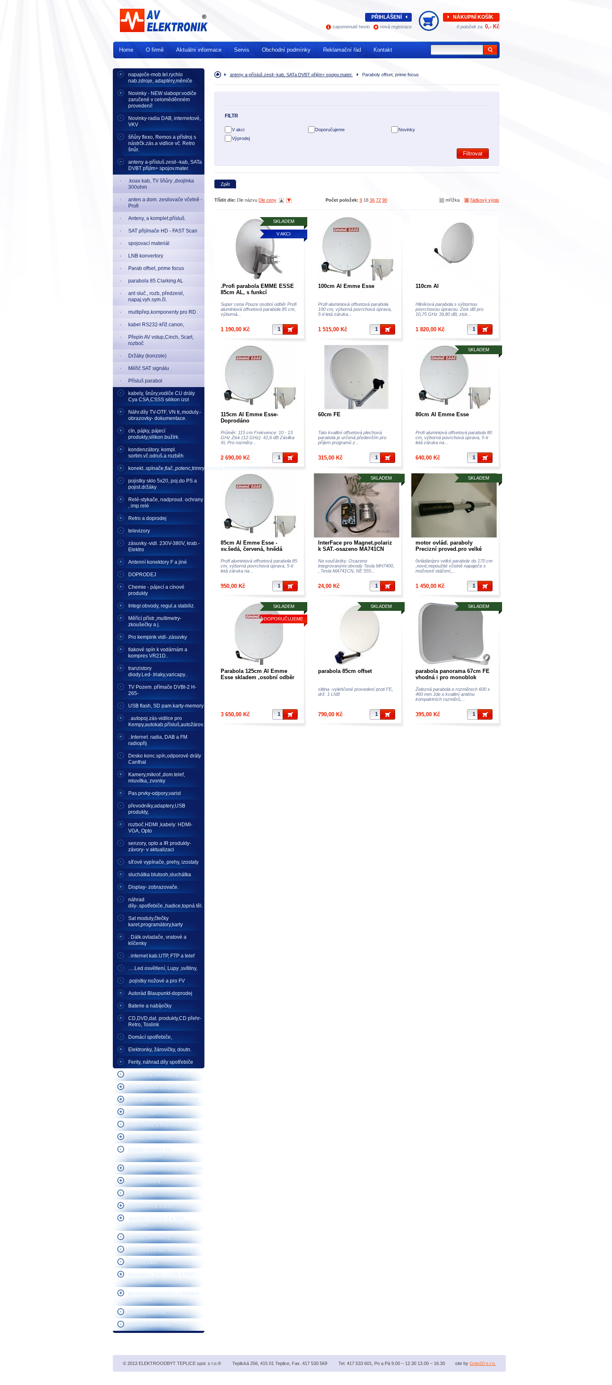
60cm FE (329, 414)
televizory (139, 531)
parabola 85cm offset (345, 671)
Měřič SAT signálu (148, 368)
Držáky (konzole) (147, 356)
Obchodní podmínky (286, 50)
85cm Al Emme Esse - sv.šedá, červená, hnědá (251, 546)
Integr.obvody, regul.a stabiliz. (161, 606)
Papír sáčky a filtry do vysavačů (163, 1125)
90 (384, 200)
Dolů (288, 200)
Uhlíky (135, 1193)
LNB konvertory (145, 256)
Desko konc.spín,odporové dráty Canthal (164, 759)
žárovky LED (142, 1262)
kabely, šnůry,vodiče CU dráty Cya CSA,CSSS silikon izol (161, 396)
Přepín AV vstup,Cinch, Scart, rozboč (161, 340)
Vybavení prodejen (149, 1325)
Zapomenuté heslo (351, 26)
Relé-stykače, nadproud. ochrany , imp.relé (165, 503)
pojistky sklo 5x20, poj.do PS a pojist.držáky (162, 484)
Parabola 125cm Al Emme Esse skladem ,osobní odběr (257, 674)
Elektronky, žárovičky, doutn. (160, 1049)
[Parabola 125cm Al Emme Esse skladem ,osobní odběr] (259, 634)
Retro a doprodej (147, 518)
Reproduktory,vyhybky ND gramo (165, 1168)
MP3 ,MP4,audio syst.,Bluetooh (163, 1099)
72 (378, 200)
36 (372, 200)
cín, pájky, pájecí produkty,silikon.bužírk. (153, 434)
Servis (241, 50)
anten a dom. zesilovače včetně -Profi (165, 203)
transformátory (144, 1181)
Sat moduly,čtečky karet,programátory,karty (155, 921)
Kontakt (382, 50)
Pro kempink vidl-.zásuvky (157, 637)
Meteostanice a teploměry (157, 1087)
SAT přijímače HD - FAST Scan (162, 231)
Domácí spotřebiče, (150, 1037)
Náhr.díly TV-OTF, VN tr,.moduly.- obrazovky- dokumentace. (164, 415)
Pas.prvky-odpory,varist (154, 793)
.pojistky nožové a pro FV (156, 981)
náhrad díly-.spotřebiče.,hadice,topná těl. (165, 903)
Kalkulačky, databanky (153, 1075)
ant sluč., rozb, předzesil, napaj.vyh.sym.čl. (156, 296)
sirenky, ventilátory (149, 1237)
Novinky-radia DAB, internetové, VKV (164, 121)
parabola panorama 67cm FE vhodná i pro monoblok (452, 674)
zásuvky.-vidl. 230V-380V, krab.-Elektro (164, 546)
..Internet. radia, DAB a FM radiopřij (157, 740)
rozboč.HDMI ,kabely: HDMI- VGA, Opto (160, 828)
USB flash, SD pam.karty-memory (166, 706)
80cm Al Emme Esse (442, 414)
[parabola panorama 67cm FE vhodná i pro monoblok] (454, 634)
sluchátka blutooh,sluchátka (159, 875)
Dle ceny (267, 200)
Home (126, 50)
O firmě (155, 50)
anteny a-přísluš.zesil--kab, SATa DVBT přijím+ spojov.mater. (165, 165)
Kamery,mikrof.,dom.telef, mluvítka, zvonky (156, 778)
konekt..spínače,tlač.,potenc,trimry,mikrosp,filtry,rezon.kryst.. (166, 468)
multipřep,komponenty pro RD (162, 312)
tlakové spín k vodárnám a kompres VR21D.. (157, 653)
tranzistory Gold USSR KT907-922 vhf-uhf (162, 1278)
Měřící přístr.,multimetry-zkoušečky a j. (155, 621)
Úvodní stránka (219, 74)
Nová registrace (396, 26)
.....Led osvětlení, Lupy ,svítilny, (162, 968)
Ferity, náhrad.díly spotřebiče (160, 1062)
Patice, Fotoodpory (149, 1137)
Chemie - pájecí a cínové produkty (156, 590)
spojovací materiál (148, 243)
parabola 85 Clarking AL (155, 281)
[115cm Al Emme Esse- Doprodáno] (259, 377)
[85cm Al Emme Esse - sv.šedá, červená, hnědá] (259, 505)
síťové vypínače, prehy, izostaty (163, 862)
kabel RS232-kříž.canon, (156, 325)
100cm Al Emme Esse (346, 286)
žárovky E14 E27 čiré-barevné (162, 1249)
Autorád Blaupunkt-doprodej (160, 993)
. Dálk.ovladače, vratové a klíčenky (157, 940)
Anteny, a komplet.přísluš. (157, 218)
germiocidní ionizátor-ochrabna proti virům (163, 1296)
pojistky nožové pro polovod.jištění (150, 1153)
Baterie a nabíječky (150, 1006)
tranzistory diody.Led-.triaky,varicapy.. (157, 671)
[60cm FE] (356, 377)
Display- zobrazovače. (153, 887)
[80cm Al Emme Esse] (454, 377)
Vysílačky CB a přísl (150, 1206)
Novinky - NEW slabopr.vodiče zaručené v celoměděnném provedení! (162, 99)
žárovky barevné (147, 1312)
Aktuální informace (198, 50)
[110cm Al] (454, 249)
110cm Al (427, 286)
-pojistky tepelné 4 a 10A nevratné (156, 1221)
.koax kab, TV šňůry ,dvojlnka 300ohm (161, 184)
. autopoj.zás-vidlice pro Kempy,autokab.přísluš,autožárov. (166, 721)
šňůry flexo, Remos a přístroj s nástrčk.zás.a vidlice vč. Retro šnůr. (162, 143)
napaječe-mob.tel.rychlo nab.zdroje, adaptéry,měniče (160, 78)
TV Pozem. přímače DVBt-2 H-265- (162, 690)
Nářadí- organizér (148, 1112)
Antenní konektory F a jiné (157, 562)
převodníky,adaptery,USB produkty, (156, 809)
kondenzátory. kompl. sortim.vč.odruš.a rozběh (156, 453)
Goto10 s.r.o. (483, 1363)
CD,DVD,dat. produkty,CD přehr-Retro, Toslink (165, 1021)
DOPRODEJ (142, 575)
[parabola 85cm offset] (356, 634)
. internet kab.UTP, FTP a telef (161, 956)
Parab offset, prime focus (156, 268)
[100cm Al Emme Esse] (356, 249)
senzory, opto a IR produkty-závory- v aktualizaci (159, 846)
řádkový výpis (484, 200)
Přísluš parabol (145, 381)
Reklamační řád (342, 50)
